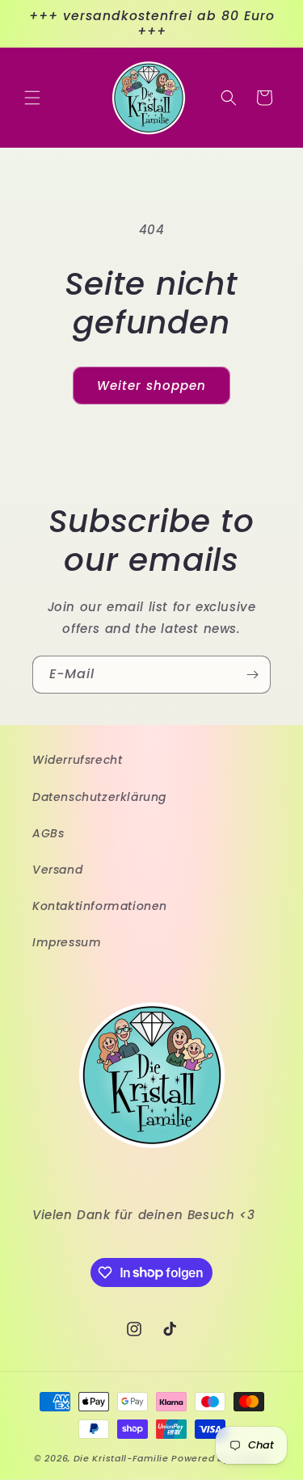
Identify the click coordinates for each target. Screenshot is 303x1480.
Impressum (66, 942)
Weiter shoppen (151, 385)
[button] (32, 97)
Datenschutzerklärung (99, 797)
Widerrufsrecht (77, 760)
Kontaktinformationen (99, 906)
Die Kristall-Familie (121, 1458)
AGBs (48, 833)
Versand (57, 870)
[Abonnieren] (252, 675)
